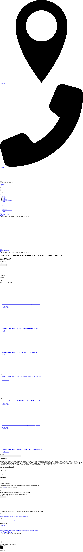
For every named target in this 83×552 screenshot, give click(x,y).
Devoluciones (26, 520)
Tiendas (3, 201)
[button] (41, 538)
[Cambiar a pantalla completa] (1, 550)
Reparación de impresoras (7, 200)
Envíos (21, 520)
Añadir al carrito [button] (5, 307)
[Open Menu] (0, 194)
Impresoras (4, 199)
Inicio (3, 196)
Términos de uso (32, 520)
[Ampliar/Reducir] (0, 550)
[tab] (2, 456)
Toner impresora (10, 516)
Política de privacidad (9, 520)
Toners (3, 198)
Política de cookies (16, 520)
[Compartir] (2, 550)
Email (1, 495)
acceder (4, 487)
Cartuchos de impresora (4, 214)
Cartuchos (4, 197)
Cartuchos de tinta (3, 516)
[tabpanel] (41, 461)
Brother (1, 215)
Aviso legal (2, 520)
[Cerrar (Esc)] (4, 550)
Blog (4, 525)
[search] (1, 182)
